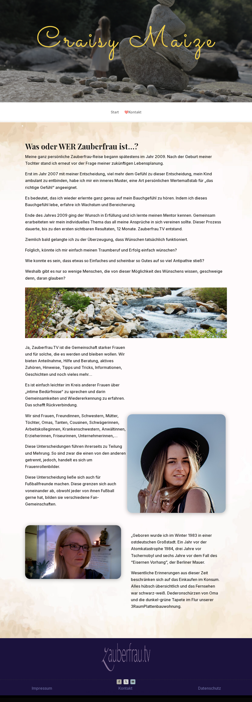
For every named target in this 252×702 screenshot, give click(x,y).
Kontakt (133, 112)
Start (115, 112)
